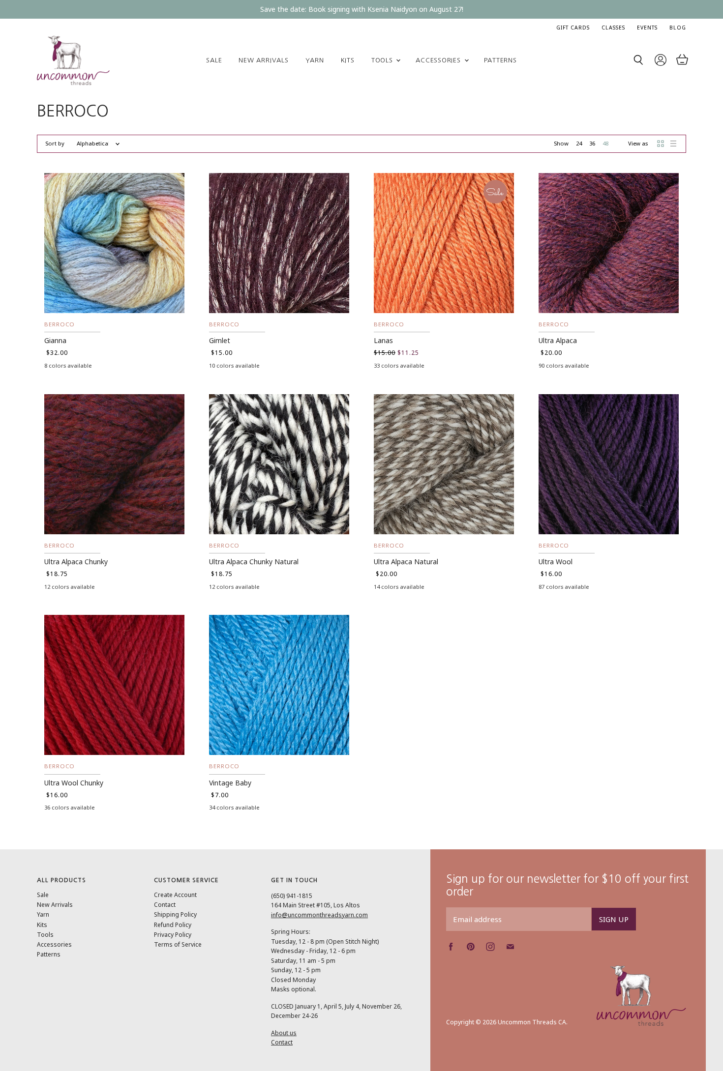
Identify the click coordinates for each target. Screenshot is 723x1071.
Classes (613, 27)
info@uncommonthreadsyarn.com (319, 915)
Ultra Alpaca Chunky (76, 561)
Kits (348, 60)
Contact (165, 904)
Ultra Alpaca (558, 340)
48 (605, 143)
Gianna (55, 340)
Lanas (383, 340)
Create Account (175, 895)
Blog (677, 27)
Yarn (314, 60)
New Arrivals (263, 60)
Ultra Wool (555, 561)
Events (647, 27)
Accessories (439, 60)
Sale (214, 60)
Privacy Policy (172, 934)
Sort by (54, 144)
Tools (383, 60)
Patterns (500, 60)
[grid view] (660, 143)
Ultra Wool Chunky (73, 782)
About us (284, 1033)
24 (579, 143)
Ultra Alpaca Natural (406, 561)
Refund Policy (172, 925)
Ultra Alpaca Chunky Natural (254, 561)
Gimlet (219, 340)
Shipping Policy (175, 914)
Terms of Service (178, 944)
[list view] (673, 143)
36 (592, 143)
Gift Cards (573, 27)
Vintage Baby (230, 782)
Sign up (614, 919)
